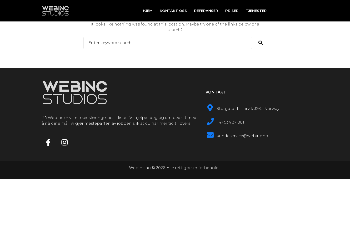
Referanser (206, 10)
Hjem (148, 10)
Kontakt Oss (173, 10)
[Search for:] (167, 43)
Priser (232, 10)
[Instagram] (64, 142)
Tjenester (256, 10)
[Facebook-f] (48, 142)
